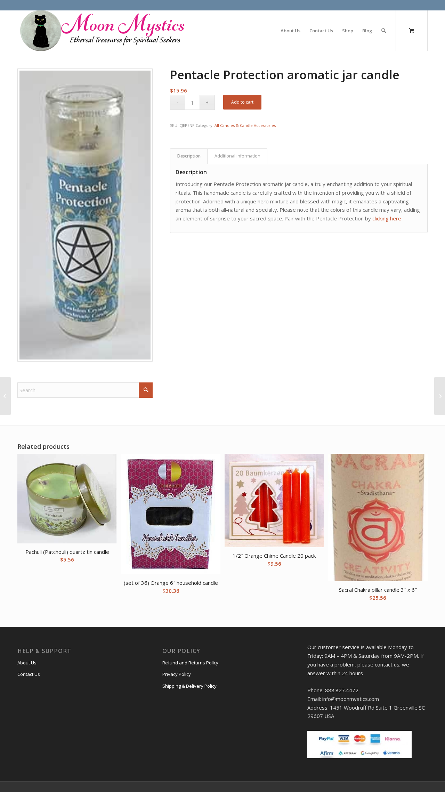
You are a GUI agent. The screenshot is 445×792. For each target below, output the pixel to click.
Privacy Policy (176, 674)
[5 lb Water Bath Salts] (439, 396)
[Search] (383, 30)
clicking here (386, 218)
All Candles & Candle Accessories (245, 125)
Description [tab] (189, 156)
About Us (27, 663)
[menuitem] (290, 30)
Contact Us (28, 674)
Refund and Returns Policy (190, 663)
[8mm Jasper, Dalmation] (5, 396)
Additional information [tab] (237, 156)
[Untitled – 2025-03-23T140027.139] (101, 30)
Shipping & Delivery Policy (189, 686)
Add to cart (242, 102)
